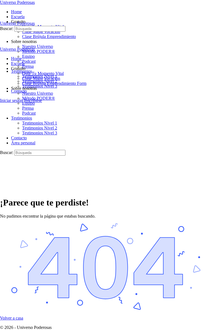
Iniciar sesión (11, 100)
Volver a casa (11, 318)
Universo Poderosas (17, 2)
